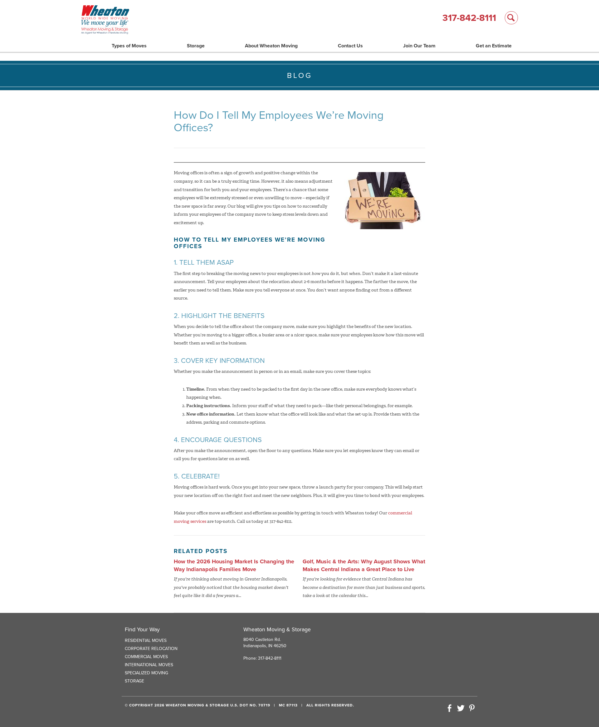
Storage (196, 46)
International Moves (149, 664)
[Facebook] (449, 709)
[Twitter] (460, 709)
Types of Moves (129, 46)
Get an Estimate (494, 46)
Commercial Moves (146, 656)
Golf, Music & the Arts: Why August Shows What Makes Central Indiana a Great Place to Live (364, 565)
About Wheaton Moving (271, 46)
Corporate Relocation (151, 648)
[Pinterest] (471, 709)
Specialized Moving (146, 673)
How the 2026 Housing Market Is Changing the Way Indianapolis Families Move (234, 565)
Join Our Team (419, 46)
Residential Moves (146, 640)
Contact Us (350, 46)
